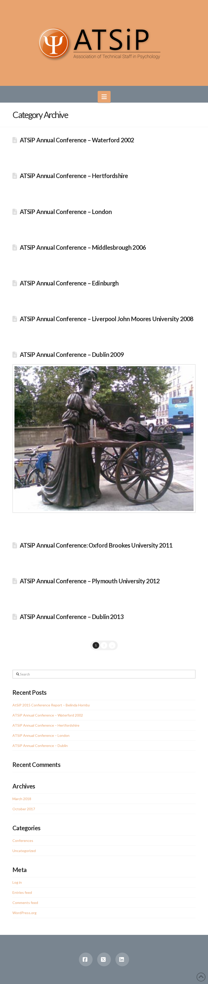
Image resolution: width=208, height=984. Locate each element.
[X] (104, 959)
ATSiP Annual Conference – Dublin (40, 745)
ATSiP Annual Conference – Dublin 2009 (72, 354)
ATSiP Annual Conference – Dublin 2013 (72, 616)
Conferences (22, 840)
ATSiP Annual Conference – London (66, 211)
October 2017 (23, 809)
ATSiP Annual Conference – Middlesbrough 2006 (83, 247)
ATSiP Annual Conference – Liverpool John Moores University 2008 (107, 318)
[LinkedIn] (122, 959)
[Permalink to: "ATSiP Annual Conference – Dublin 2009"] (104, 438)
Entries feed (22, 892)
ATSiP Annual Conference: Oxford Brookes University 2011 (96, 545)
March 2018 (21, 799)
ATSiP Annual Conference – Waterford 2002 (77, 140)
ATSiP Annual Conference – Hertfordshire (74, 175)
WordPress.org (24, 913)
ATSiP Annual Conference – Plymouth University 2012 (90, 581)
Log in (17, 882)
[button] (104, 97)
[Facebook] (86, 959)
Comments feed (25, 902)
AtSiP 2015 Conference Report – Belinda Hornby (51, 705)
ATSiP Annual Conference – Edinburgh (69, 283)
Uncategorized (24, 850)
